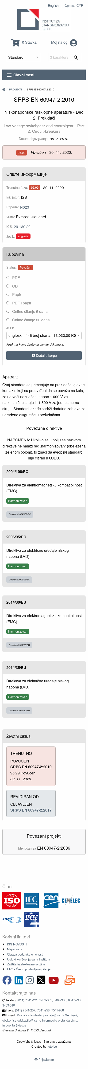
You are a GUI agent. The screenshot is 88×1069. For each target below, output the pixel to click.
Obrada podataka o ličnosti (25, 954)
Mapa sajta (14, 949)
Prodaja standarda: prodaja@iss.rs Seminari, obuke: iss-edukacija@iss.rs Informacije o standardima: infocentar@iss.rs (40, 1020)
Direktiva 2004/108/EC (20, 514)
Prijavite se (46, 1059)
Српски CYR (74, 5)
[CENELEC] (70, 900)
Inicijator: (13, 197)
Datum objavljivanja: (34, 138)
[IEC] (31, 900)
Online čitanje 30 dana (30, 320)
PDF (15, 277)
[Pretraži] (76, 57)
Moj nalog (60, 42)
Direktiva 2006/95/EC (19, 579)
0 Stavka (29, 42)
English (53, 5)
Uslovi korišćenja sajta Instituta (28, 959)
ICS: (9, 226)
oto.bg (52, 1046)
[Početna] (3, 89)
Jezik (10, 328)
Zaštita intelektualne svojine (26, 964)
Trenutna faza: (17, 187)
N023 (24, 207)
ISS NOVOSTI (17, 944)
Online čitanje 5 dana (29, 311)
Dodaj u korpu (46, 355)
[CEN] (51, 900)
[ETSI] (11, 919)
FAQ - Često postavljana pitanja (28, 969)
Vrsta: (10, 216)
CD (14, 286)
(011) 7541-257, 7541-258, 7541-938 (39, 1010)
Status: (11, 267)
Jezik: (10, 236)
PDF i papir (21, 303)
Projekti (15, 89)
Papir (16, 294)
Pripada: (12, 207)
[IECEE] (31, 919)
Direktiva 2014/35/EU (19, 710)
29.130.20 (22, 226)
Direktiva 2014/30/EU (19, 645)
